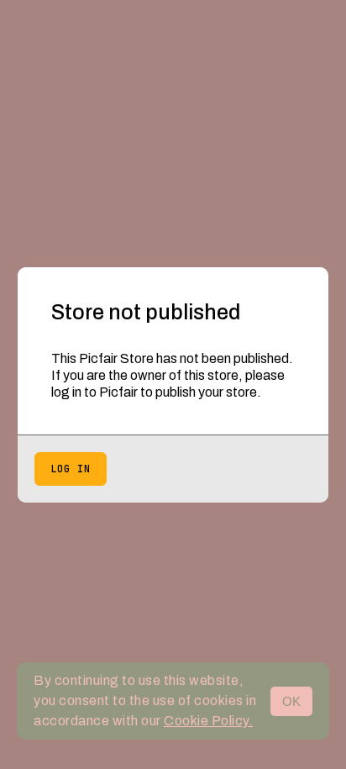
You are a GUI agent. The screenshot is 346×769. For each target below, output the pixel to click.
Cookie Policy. (208, 721)
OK (291, 701)
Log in (70, 469)
